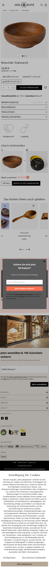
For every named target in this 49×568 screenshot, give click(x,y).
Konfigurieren (9, 557)
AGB (21, 296)
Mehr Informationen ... (31, 552)
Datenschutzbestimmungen (24, 294)
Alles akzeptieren (24, 564)
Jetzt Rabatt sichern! (24, 288)
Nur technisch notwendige (34, 557)
